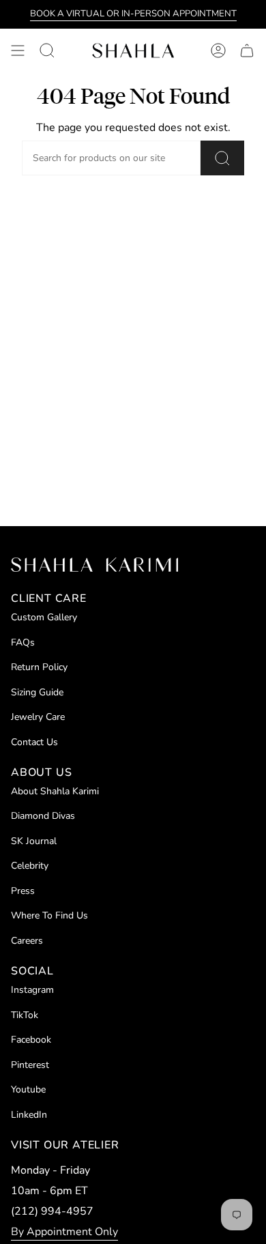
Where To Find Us (49, 915)
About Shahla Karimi (55, 791)
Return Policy (39, 667)
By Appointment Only (64, 1231)
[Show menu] (17, 50)
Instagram (32, 989)
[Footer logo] (94, 565)
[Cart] (247, 50)
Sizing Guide (37, 692)
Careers (27, 940)
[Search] (222, 158)
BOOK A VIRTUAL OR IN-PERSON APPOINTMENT (133, 14)
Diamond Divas (43, 815)
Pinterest (30, 1064)
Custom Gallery (44, 617)
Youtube (28, 1089)
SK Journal (34, 841)
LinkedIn (29, 1114)
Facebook (31, 1039)
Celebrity (29, 865)
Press (23, 890)
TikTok (24, 1015)
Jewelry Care (38, 716)
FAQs (23, 642)
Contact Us (34, 742)
